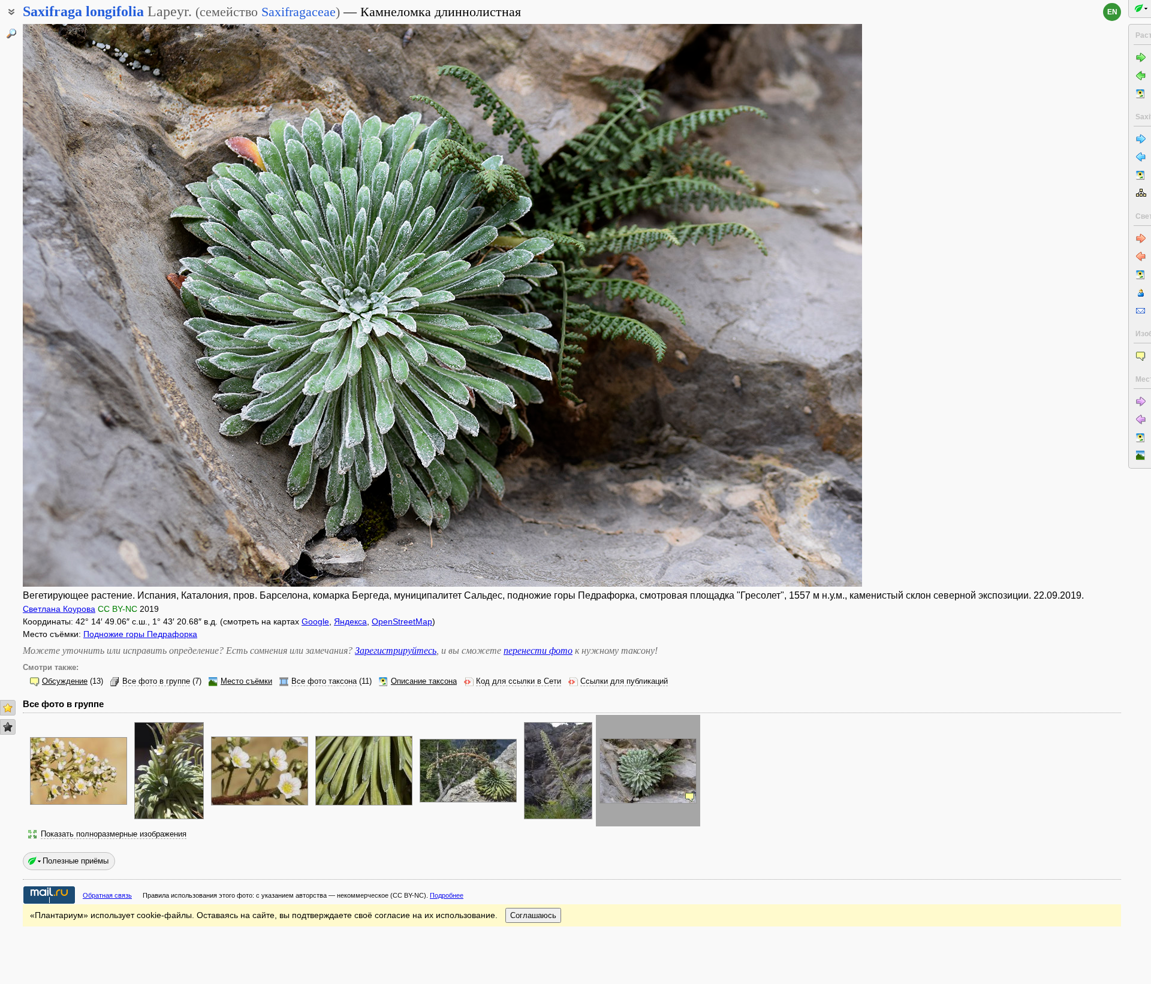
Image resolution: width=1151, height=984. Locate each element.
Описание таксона (424, 681)
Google (315, 621)
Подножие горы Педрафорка (140, 634)
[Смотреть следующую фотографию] (775, 305)
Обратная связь (107, 895)
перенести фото (538, 650)
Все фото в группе (156, 681)
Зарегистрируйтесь (395, 650)
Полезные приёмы (76, 860)
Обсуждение (65, 681)
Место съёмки (246, 681)
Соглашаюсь (533, 915)
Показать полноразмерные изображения (113, 834)
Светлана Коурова (59, 609)
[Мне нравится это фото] (8, 708)
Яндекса (350, 621)
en (1112, 12)
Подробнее (446, 895)
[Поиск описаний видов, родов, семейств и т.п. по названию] (11, 34)
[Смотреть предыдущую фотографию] (110, 305)
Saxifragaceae (298, 11)
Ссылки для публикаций (624, 681)
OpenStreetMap (402, 621)
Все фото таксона (324, 681)
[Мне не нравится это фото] (8, 727)
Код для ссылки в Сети (518, 681)
